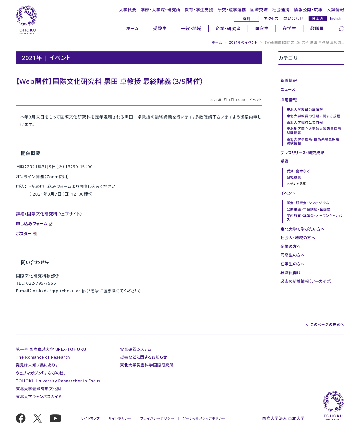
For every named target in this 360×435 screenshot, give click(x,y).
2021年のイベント (243, 42)
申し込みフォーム (32, 223)
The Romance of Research (43, 357)
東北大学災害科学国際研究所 (147, 365)
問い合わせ (293, 18)
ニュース (287, 89)
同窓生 (261, 28)
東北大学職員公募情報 (305, 122)
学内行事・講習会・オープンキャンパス (314, 217)
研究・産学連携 (231, 9)
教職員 (317, 28)
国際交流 (259, 9)
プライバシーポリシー (157, 418)
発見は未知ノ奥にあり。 (37, 365)
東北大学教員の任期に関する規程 (313, 116)
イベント (255, 99)
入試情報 (335, 9)
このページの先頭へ (327, 324)
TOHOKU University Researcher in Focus (58, 381)
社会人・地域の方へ (297, 237)
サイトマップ (90, 418)
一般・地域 (191, 28)
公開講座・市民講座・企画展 (309, 209)
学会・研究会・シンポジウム (308, 202)
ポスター (24, 233)
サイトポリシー (120, 418)
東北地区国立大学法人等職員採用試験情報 (314, 130)
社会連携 (280, 9)
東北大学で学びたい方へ (302, 229)
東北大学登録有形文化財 (38, 388)
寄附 (246, 18)
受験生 (160, 28)
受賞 (284, 161)
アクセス (271, 18)
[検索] (341, 28)
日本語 (317, 18)
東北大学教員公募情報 (305, 109)
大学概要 (127, 9)
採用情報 (288, 100)
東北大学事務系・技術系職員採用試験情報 (313, 141)
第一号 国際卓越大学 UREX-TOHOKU (51, 349)
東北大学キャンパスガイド (39, 396)
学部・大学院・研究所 (160, 9)
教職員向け (290, 272)
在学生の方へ (292, 264)
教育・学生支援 (199, 9)
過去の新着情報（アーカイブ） (306, 281)
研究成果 (294, 177)
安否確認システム (135, 349)
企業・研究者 (228, 28)
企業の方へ (290, 246)
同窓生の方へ (292, 255)
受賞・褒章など (298, 171)
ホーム (132, 28)
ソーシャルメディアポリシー (204, 418)
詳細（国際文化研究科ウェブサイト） (49, 214)
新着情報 (288, 80)
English (335, 18)
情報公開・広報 (308, 9)
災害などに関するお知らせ (143, 357)
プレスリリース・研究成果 (302, 152)
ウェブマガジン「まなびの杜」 (41, 373)
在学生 (289, 28)
